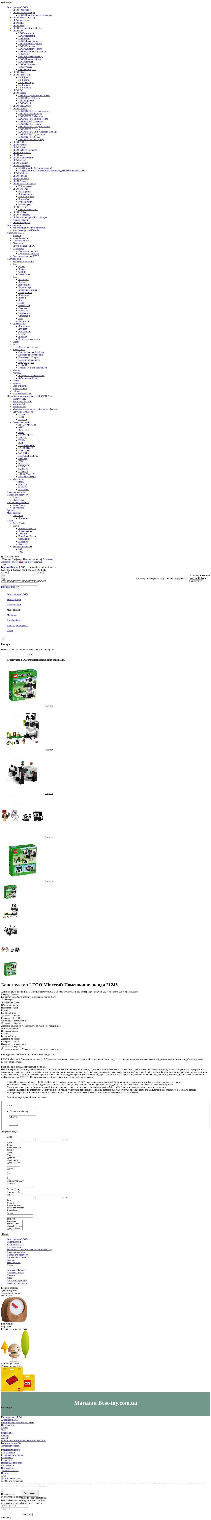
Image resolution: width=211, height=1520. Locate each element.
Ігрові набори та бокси (18, 502)
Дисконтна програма (17, 1280)
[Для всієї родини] (14, 1226)
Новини (27, 562)
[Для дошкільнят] (14, 1229)
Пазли (10, 520)
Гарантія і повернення (18, 1283)
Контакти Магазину (16, 1270)
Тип (9, 1200)
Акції (21, 562)
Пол (9, 1155)
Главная (14, 994)
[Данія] (14, 1152)
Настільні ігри (14, 259)
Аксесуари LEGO (15, 233)
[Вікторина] (14, 1221)
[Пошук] (40, 584)
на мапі (50, 559)
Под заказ (11, 1192)
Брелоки (11, 510)
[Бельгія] (14, 1145)
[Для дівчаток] (13, 1160)
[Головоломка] (14, 1224)
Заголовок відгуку (18, 1111)
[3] (8, 1178)
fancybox (49, 706)
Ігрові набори (13, 620)
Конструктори (14, 225)
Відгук (13, 1117)
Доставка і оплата (10, 562)
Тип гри (11, 1218)
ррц (8, 1194)
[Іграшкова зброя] (18, 1205)
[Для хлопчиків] (13, 1163)
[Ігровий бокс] (18, 1210)
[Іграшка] (18, 1203)
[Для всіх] (13, 1158)
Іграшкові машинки (16, 492)
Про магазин (37, 562)
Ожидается (12, 1181)
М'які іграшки (14, 513)
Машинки (12, 615)
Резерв (10, 1189)
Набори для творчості (17, 495)
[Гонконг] (14, 1150)
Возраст (11, 1168)
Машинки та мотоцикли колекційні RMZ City (29, 396)
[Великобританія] (14, 1147)
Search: (4, 572)
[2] (8, 1175)
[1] (8, 1171)
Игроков (11, 1183)
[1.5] (8, 1173)
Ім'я (11, 1105)
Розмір (10, 1213)
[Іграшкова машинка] (18, 1208)
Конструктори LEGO (17, 7)
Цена (9, 1137)
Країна (10, 1142)
